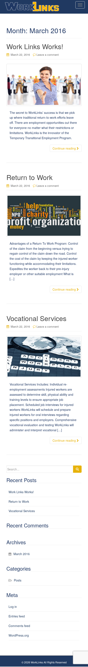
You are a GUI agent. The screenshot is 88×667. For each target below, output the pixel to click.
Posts (17, 580)
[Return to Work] (44, 216)
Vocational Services (36, 318)
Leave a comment (48, 55)
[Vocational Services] (44, 357)
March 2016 (21, 554)
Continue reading (65, 148)
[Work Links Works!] (44, 85)
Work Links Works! (34, 46)
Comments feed (19, 626)
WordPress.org (19, 635)
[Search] (77, 469)
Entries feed (17, 616)
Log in (13, 606)
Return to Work (29, 177)
